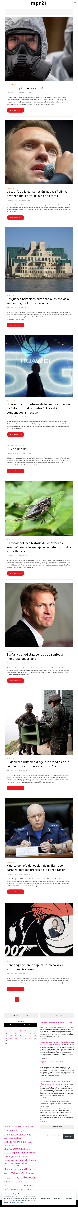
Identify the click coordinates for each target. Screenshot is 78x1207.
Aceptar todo (45, 1198)
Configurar (69, 1198)
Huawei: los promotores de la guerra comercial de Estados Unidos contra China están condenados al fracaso (39, 409)
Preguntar (68, 1136)
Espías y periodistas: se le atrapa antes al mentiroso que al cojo (35, 657)
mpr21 (39, 3)
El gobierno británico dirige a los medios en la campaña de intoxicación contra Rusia (38, 764)
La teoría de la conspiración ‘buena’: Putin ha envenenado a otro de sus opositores (37, 194)
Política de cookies (18, 1202)
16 (35, 1033)
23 (35, 1036)
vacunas (33, 1189)
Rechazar (57, 1198)
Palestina (32, 1173)
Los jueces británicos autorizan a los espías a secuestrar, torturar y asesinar (38, 301)
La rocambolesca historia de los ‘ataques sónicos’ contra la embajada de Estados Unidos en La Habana (39, 547)
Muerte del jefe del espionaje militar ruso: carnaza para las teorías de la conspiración (36, 868)
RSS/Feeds (58, 1015)
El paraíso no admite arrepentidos (52, 1062)
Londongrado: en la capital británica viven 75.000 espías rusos (35, 967)
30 (35, 1038)
